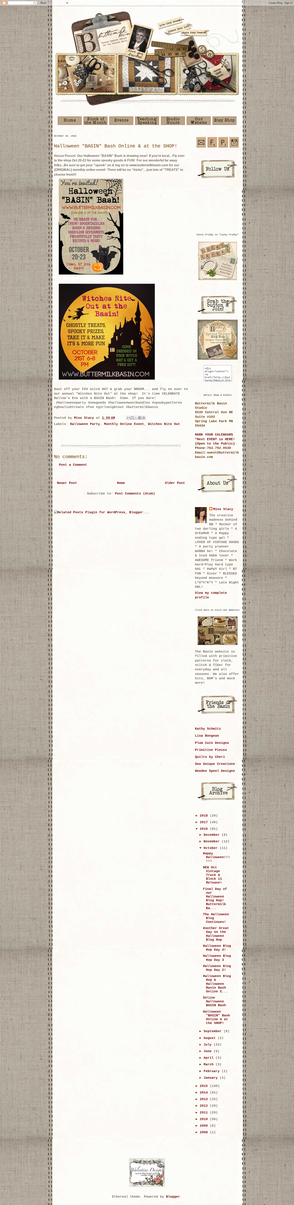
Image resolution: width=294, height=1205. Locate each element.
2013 (205, 1099)
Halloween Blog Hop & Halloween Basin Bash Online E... (217, 983)
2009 (205, 1126)
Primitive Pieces (211, 750)
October (212, 848)
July (209, 1045)
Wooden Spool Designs (215, 771)
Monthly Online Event (124, 424)
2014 (205, 1093)
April (210, 1058)
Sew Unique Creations (215, 764)
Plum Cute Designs (212, 743)
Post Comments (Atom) (135, 494)
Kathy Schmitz (208, 729)
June (209, 1051)
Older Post (175, 483)
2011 (205, 1112)
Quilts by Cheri (210, 757)
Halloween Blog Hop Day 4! (217, 948)
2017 (205, 822)
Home (121, 483)
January (212, 1078)
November (213, 841)
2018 (205, 816)
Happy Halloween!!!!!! (216, 857)
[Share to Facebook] (140, 418)
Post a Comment (73, 465)
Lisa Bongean (207, 736)
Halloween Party (85, 424)
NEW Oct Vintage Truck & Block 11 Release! (212, 875)
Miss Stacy (223, 509)
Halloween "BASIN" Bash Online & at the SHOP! (216, 1017)
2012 (205, 1106)
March (210, 1064)
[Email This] (128, 418)
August (211, 1038)
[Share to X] (136, 418)
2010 (205, 1119)
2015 (205, 1086)
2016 (205, 829)
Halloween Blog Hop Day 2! (217, 968)
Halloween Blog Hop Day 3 (217, 958)
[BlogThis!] (132, 418)
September (214, 1031)
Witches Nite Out (164, 424)
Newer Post (67, 483)
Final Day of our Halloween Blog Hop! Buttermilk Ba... (215, 898)
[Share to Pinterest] (144, 418)
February (213, 1071)
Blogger (173, 1197)
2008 (205, 1132)
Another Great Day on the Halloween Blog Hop (216, 934)
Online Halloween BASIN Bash (214, 1001)
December (213, 835)
